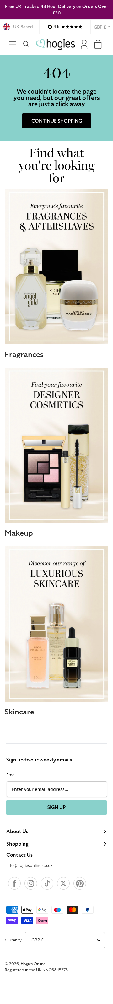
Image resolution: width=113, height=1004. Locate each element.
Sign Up (56, 807)
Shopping (17, 844)
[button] (12, 44)
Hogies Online (33, 964)
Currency (13, 940)
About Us (17, 831)
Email (11, 775)
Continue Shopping (56, 121)
